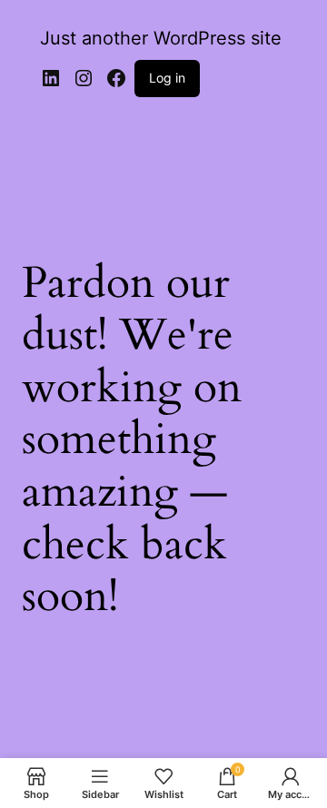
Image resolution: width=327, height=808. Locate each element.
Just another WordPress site (161, 38)
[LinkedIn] (51, 78)
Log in (167, 77)
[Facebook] (116, 78)
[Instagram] (83, 78)
